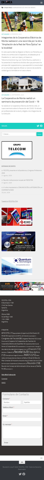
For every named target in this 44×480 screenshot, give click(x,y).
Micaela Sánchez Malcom (15, 358)
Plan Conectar (7, 361)
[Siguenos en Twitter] (38, 126)
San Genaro (32, 366)
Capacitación (12, 336)
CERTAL (20, 336)
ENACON (4, 352)
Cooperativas (12, 346)
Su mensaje (7, 424)
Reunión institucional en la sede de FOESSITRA (18, 180)
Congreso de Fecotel (11, 338)
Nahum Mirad (28, 358)
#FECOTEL (7, 333)
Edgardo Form (23, 349)
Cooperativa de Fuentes (26, 341)
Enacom (35, 349)
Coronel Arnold (31, 346)
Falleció (10, 352)
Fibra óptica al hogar (12, 355)
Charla (25, 336)
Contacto (6, 399)
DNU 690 (5, 349)
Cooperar (13, 341)
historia (21, 355)
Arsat (5, 336)
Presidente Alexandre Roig (20, 360)
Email (5, 416)
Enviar (6, 443)
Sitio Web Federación (9, 375)
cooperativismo (22, 346)
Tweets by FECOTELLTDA (10, 201)
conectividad (32, 336)
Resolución (23, 363)
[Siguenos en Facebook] (41, 126)
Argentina (25, 333)
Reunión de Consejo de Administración (15, 366)
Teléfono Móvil (8, 407)
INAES (30, 355)
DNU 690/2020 (13, 349)
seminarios (9, 369)
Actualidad (5, 34)
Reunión (33, 363)
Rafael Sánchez (34, 360)
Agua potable (17, 333)
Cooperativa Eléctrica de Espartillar (13, 344)
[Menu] (41, 2)
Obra (37, 358)
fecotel (21, 352)
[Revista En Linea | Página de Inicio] (8, 2)
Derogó (38, 346)
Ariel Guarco (34, 333)
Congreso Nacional (29, 339)
